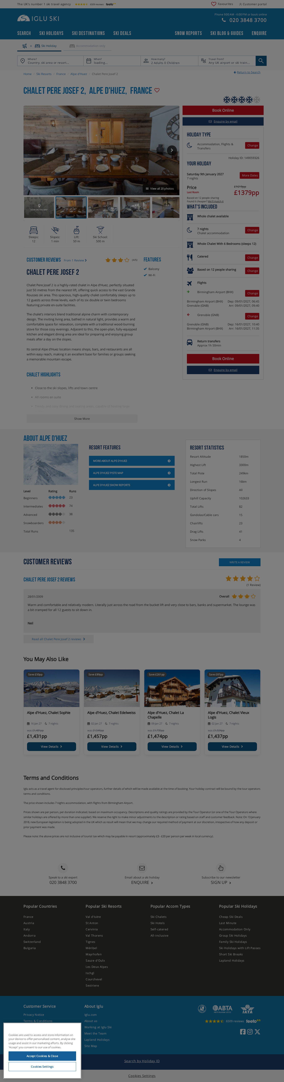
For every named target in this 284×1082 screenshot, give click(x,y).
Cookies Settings (42, 1066)
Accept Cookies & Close (42, 1056)
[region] (42, 1051)
